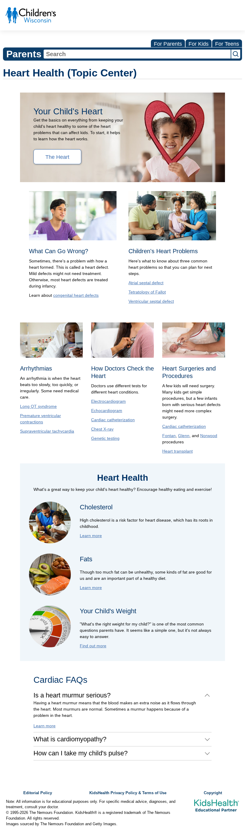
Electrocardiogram (108, 401)
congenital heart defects (76, 295)
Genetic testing (105, 438)
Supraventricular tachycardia (47, 431)
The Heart (57, 157)
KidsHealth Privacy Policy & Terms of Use (127, 793)
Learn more (91, 535)
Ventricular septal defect (151, 301)
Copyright (213, 793)
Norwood (208, 435)
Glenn (183, 435)
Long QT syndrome (38, 406)
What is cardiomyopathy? (69, 739)
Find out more (93, 645)
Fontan (169, 435)
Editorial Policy (37, 793)
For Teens (227, 44)
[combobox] (137, 54)
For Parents (168, 44)
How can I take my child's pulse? (80, 753)
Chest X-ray (102, 429)
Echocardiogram (106, 410)
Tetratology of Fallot (147, 292)
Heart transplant (177, 451)
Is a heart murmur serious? (72, 695)
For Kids (199, 44)
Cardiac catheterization (113, 419)
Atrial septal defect (145, 282)
